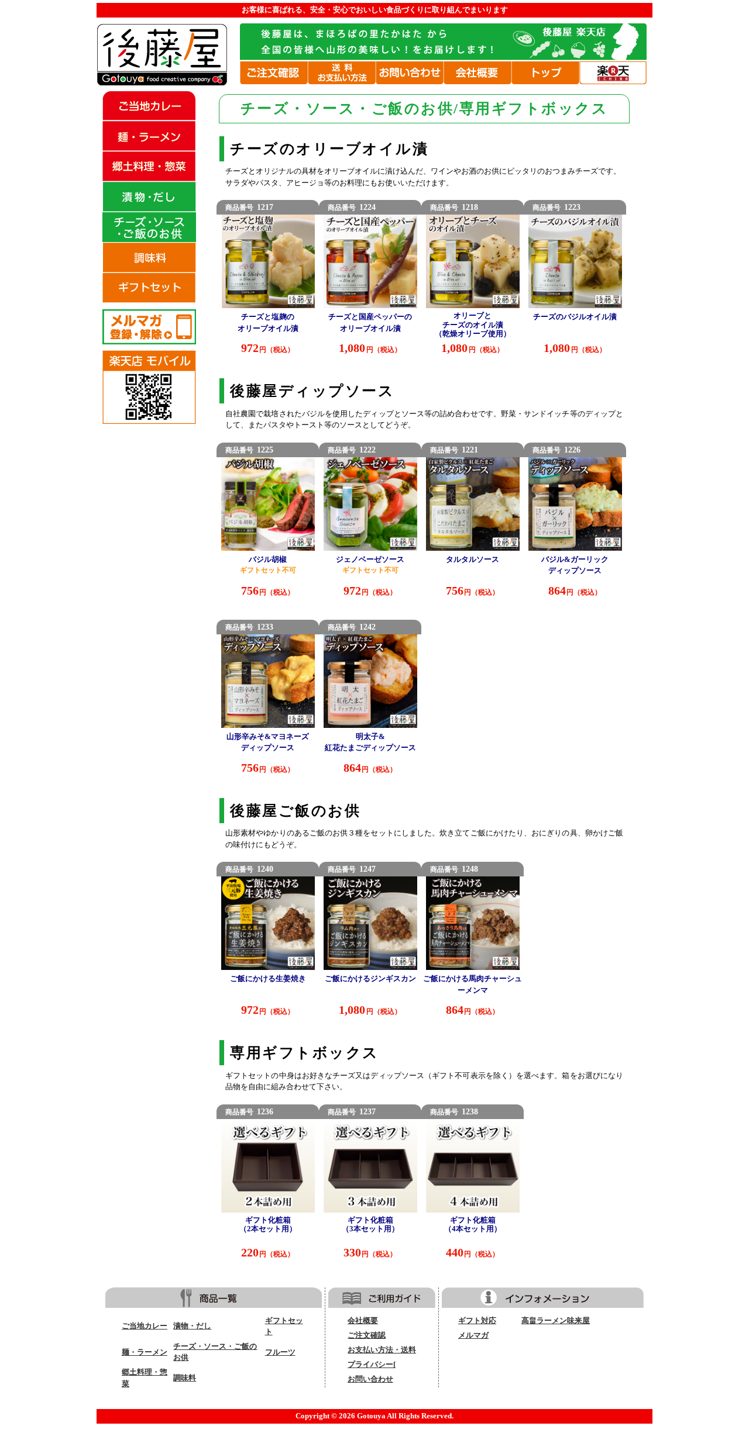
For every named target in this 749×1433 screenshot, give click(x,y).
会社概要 (363, 1321)
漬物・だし (192, 1326)
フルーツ (280, 1352)
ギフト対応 (477, 1321)
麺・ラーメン (144, 1352)
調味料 (184, 1378)
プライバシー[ (372, 1365)
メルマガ (473, 1335)
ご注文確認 (367, 1335)
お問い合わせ (370, 1379)
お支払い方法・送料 (382, 1350)
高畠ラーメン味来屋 (555, 1321)
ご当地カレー (144, 1326)
